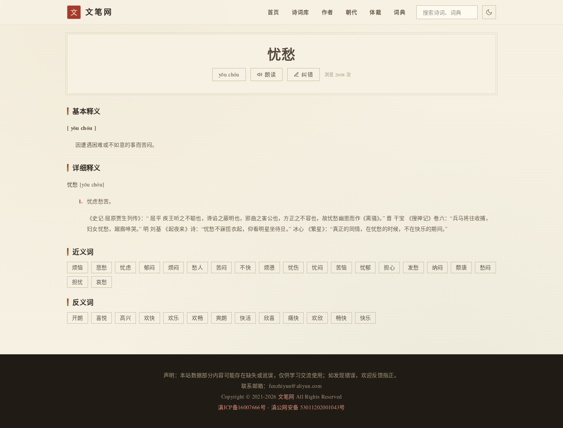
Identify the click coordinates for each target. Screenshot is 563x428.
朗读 (271, 74)
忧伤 (293, 267)
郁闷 (149, 267)
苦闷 (221, 267)
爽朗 (221, 317)
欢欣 (317, 317)
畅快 (341, 317)
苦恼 (341, 267)
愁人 (197, 267)
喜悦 (101, 317)
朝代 (352, 12)
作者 (328, 12)
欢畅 (197, 317)
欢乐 (173, 317)
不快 (245, 267)
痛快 (293, 317)
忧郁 (365, 267)
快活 (245, 317)
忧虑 (125, 267)
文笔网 (286, 396)
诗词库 (300, 12)
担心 (389, 267)
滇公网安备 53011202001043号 (308, 407)
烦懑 (269, 267)
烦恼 (77, 267)
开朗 (77, 317)
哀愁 (101, 281)
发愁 (413, 267)
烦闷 (173, 267)
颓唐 (461, 267)
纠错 (307, 74)
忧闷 (317, 267)
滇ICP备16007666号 (241, 407)
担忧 (77, 281)
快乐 (365, 317)
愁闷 (485, 267)
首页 (274, 12)
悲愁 (101, 267)
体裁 (375, 12)
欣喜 (269, 317)
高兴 (125, 317)
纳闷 (437, 267)
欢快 (149, 317)
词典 (400, 12)
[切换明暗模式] (489, 12)
